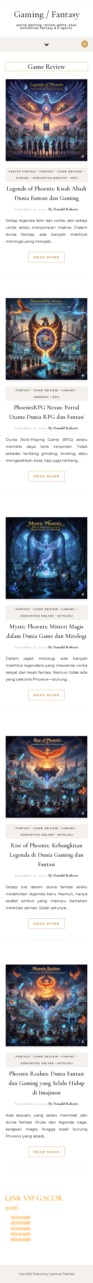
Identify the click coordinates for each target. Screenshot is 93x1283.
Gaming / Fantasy (47, 14)
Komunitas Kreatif (50, 178)
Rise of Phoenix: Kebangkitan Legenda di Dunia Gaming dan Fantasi (46, 855)
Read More (46, 257)
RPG (74, 178)
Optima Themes (61, 1274)
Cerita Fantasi (22, 171)
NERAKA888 (21, 1217)
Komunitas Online (37, 616)
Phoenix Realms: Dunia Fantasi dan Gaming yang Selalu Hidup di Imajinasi (47, 1083)
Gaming (22, 178)
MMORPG (41, 397)
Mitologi (65, 616)
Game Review (70, 171)
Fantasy (46, 171)
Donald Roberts (65, 209)
